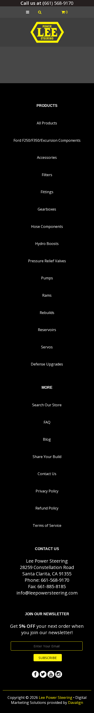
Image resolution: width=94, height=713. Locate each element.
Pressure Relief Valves (47, 260)
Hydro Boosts (47, 243)
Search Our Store (47, 404)
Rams (47, 295)
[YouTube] (50, 674)
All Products (47, 123)
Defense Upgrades (47, 364)
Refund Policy (46, 508)
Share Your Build (47, 456)
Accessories (47, 157)
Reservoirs (47, 329)
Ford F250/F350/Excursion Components (47, 140)
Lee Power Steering (55, 697)
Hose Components (47, 226)
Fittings (47, 191)
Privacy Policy (47, 491)
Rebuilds (47, 312)
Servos (47, 347)
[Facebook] (35, 674)
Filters (47, 174)
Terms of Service (47, 525)
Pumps (47, 278)
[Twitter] (43, 674)
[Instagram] (58, 674)
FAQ (47, 422)
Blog (47, 439)
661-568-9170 (55, 580)
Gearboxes (47, 209)
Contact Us (47, 473)
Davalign (75, 702)
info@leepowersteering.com (47, 593)
